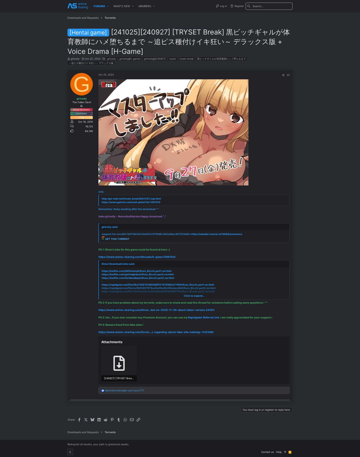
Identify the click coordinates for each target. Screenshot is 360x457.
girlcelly (111, 58)
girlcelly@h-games (130, 58)
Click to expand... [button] (194, 295)
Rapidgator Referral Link (203, 317)
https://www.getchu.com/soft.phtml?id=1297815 (131, 202)
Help (279, 451)
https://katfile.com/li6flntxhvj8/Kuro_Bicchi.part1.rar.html (137, 270)
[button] (107, 6)
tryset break (186, 58)
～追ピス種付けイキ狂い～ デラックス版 (91, 63)
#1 (288, 75)
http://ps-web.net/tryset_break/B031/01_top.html (131, 198)
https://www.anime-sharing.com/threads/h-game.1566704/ (137, 256)
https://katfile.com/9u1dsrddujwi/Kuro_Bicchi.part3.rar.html (138, 277)
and (124, 390)
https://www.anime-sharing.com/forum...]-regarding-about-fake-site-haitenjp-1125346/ (156, 332)
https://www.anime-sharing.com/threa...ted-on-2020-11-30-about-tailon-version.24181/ (156, 309)
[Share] (283, 75)
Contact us (267, 451)
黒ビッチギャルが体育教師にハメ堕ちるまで (221, 58)
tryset (172, 58)
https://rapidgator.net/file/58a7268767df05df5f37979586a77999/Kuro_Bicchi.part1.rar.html (158, 284)
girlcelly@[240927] (155, 58)
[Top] (285, 452)
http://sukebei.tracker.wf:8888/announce (217, 234)
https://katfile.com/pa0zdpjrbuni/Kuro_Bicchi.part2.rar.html (138, 274)
